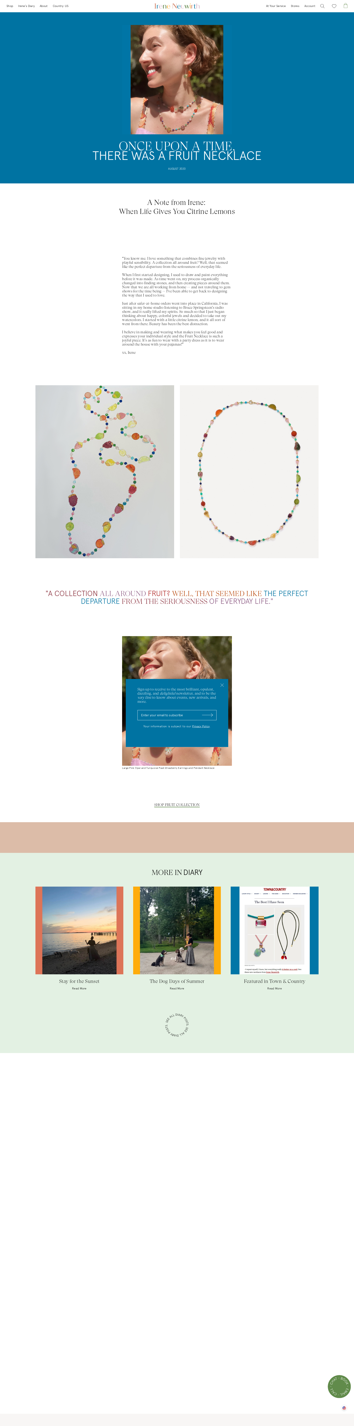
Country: (60, 6)
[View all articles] (177, 1026)
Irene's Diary (26, 6)
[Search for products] (322, 6)
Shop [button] (10, 6)
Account (309, 6)
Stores (295, 6)
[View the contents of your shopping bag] (345, 5)
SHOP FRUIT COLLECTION (177, 805)
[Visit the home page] (177, 6)
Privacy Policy (201, 726)
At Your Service (276, 6)
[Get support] (339, 1386)
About (44, 6)
